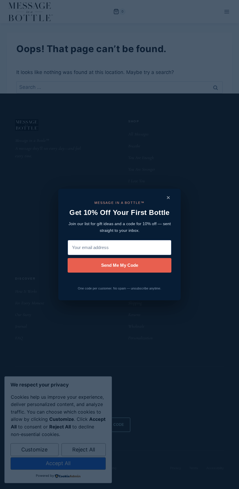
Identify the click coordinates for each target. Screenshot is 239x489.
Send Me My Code (119, 265)
